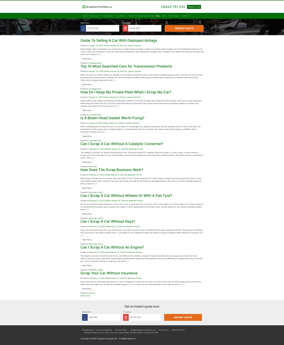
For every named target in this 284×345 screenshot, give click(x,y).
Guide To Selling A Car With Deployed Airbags (118, 40)
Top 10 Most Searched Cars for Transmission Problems (126, 66)
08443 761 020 (178, 330)
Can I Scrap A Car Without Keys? (107, 221)
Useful (100, 192)
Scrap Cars (95, 16)
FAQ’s (164, 16)
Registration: (85, 23)
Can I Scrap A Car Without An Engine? (112, 247)
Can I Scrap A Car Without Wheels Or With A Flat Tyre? (126, 195)
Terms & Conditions (103, 330)
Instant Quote (184, 28)
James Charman (134, 45)
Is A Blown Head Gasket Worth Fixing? (112, 118)
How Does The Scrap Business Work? (111, 170)
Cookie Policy (88, 330)
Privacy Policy (121, 330)
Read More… (87, 59)
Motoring (93, 166)
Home (85, 16)
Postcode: (126, 23)
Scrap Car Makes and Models (141, 16)
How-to (92, 293)
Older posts (85, 296)
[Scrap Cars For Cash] (97, 7)
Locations (121, 16)
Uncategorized (95, 63)
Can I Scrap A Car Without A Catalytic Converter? (121, 144)
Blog (158, 16)
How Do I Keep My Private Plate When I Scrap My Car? (125, 92)
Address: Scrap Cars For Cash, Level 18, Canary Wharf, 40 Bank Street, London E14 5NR (121, 332)
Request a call (194, 7)
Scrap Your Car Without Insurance (108, 273)
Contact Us (185, 16)
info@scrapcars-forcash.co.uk (143, 330)
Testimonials (173, 16)
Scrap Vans (108, 16)
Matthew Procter (136, 149)
